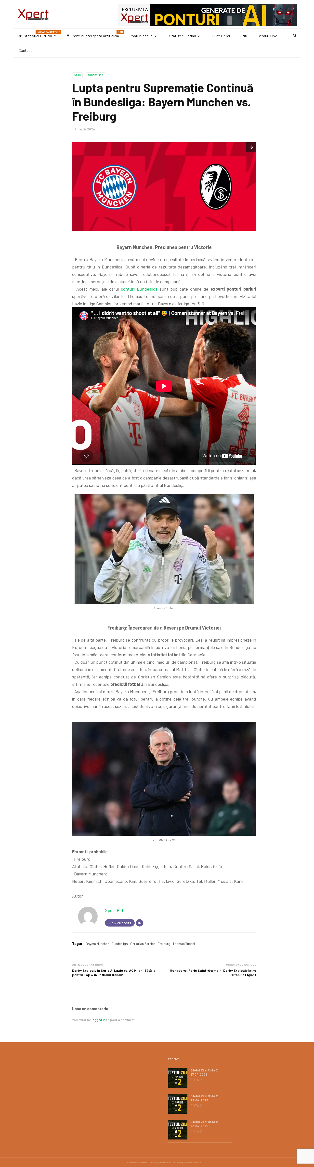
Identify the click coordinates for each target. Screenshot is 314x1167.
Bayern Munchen (97, 944)
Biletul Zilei (221, 35)
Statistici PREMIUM (39, 34)
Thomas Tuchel (184, 944)
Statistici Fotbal (182, 35)
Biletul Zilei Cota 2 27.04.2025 (204, 1072)
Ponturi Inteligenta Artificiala (94, 34)
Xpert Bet (114, 910)
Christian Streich (142, 944)
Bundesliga (95, 75)
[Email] (139, 923)
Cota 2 (196, 1080)
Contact (25, 50)
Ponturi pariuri (141, 35)
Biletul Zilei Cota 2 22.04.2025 (204, 1098)
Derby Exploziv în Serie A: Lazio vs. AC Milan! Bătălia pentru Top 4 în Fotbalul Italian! (114, 972)
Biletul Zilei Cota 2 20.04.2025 (204, 1124)
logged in (98, 1020)
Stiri (243, 35)
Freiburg (164, 944)
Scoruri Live (267, 35)
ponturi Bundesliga (139, 289)
